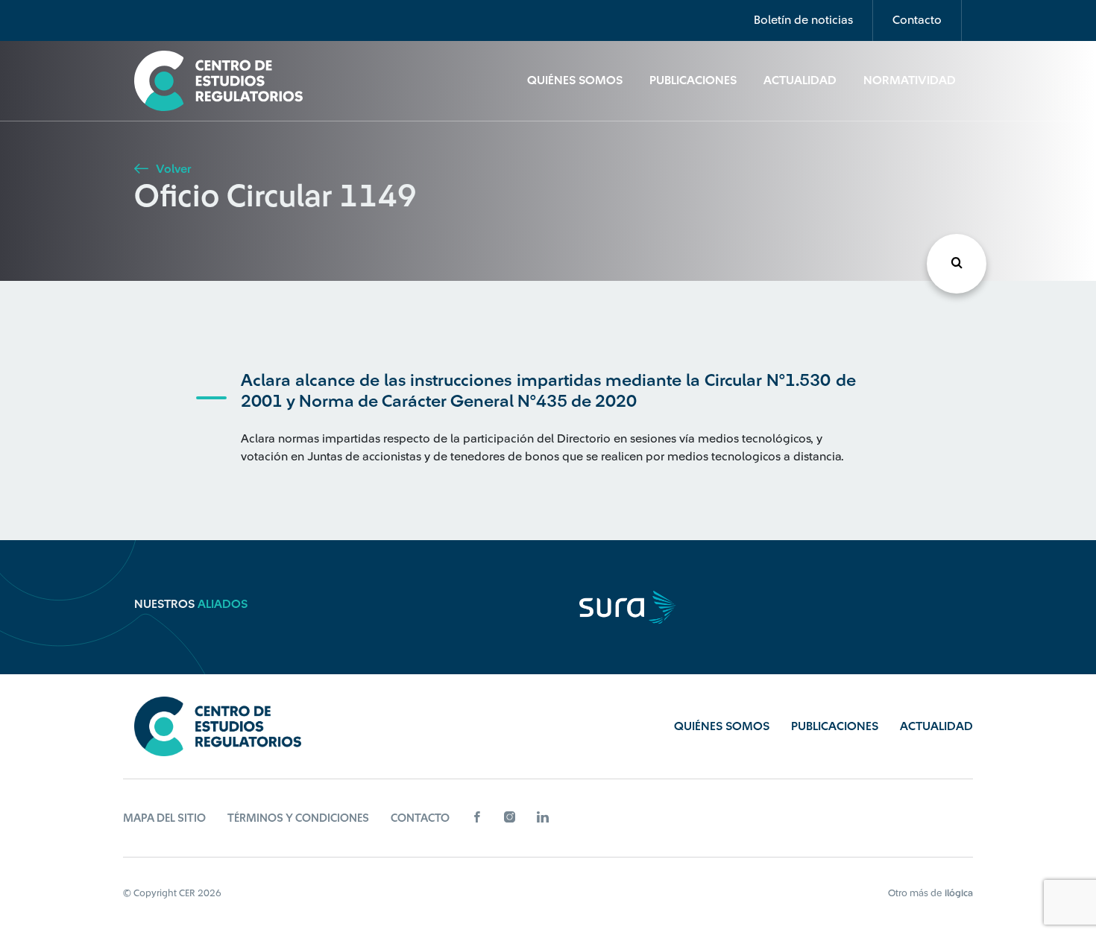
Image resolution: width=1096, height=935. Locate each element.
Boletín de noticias (803, 20)
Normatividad (909, 80)
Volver (172, 169)
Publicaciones (693, 80)
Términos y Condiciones (298, 818)
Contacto (917, 20)
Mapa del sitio (164, 818)
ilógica (959, 893)
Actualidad (800, 80)
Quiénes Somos (575, 80)
